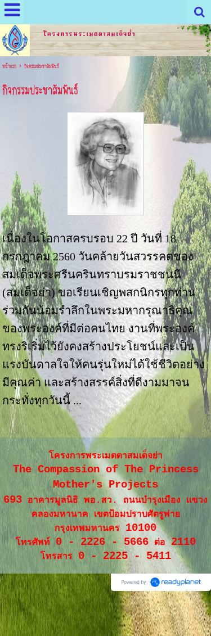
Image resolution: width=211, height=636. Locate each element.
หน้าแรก (9, 66)
